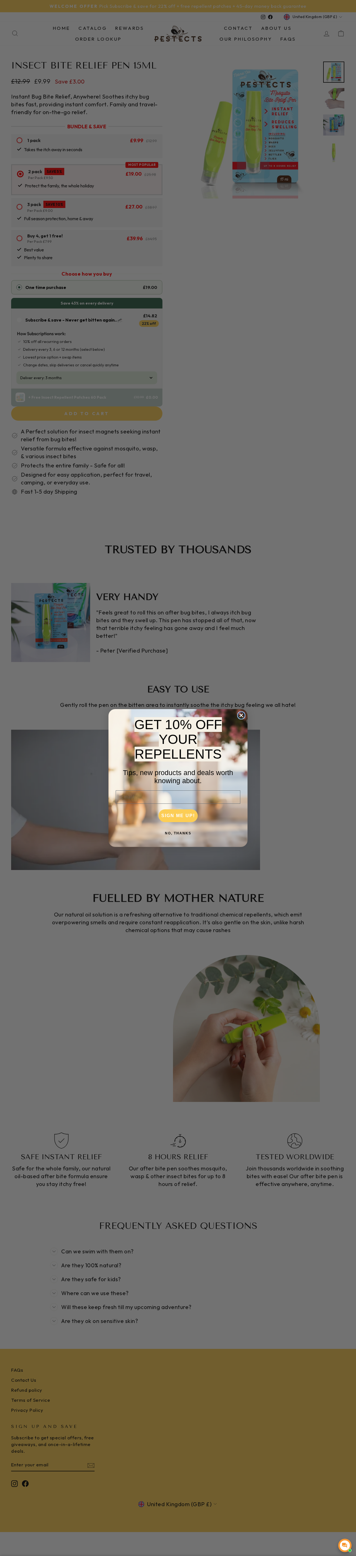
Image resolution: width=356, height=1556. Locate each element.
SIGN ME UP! (178, 815)
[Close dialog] (241, 715)
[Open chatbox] (345, 1545)
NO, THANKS (178, 833)
